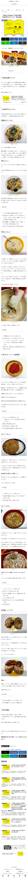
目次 (10, 70)
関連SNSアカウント (20, 869)
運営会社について (20, 873)
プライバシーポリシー (8, 873)
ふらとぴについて (8, 869)
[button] (22, 43)
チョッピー (13, 746)
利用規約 (20, 871)
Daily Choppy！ (6, 746)
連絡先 (7, 871)
